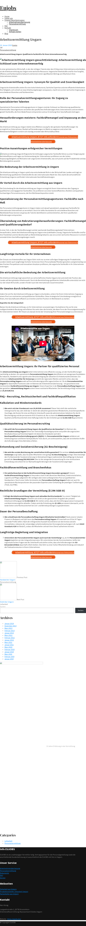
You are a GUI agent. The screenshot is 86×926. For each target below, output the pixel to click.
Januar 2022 (9, 640)
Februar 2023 (9, 630)
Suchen (2, 606)
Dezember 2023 (10, 626)
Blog (6, 33)
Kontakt (7, 28)
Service (2, 878)
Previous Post (13, 578)
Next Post (12, 600)
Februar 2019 (9, 656)
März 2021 (8, 642)
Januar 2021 (9, 645)
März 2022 (8, 635)
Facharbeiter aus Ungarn (9, 894)
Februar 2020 (9, 649)
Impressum (13, 30)
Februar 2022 (9, 638)
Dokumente (4, 873)
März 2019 (8, 654)
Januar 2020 (9, 652)
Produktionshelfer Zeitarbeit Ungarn (14, 891)
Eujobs (8, 7)
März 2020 (8, 647)
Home (6, 16)
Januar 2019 (9, 659)
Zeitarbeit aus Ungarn (8, 889)
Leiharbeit (4, 604)
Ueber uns (8, 18)
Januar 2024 (9, 623)
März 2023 (8, 628)
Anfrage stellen (15, 31)
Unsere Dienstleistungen (14, 20)
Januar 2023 (9, 633)
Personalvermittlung (17, 24)
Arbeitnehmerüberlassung (19, 22)
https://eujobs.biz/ (14, 919)
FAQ (6, 26)
